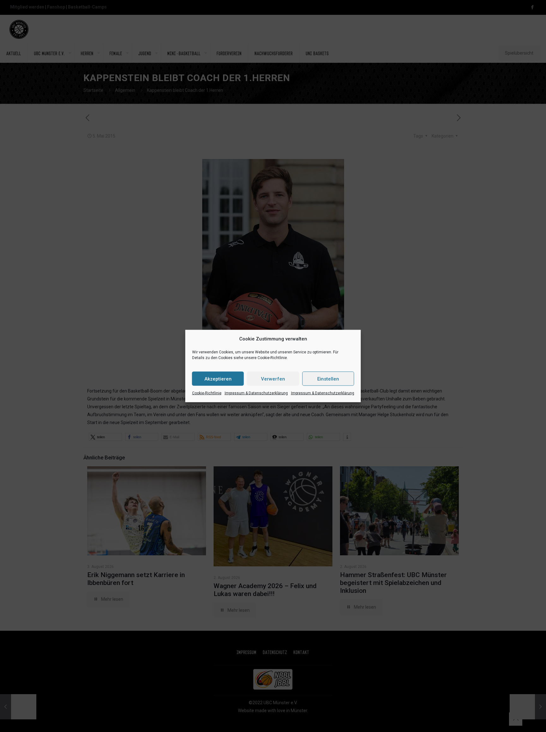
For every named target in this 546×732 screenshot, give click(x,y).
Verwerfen (273, 378)
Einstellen (328, 378)
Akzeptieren (218, 378)
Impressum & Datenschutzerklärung (256, 393)
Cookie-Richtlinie (206, 393)
